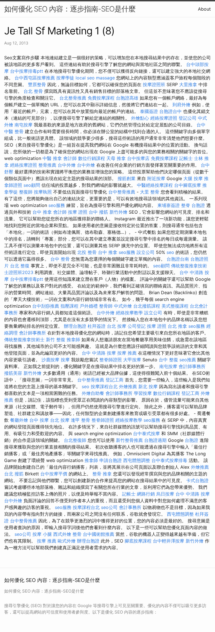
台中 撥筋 (98, 212)
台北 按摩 (116, 326)
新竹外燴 (118, 212)
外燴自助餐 (93, 393)
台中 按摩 (39, 420)
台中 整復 (168, 359)
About (204, 9)
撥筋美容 (13, 373)
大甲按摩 (132, 359)
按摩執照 (43, 192)
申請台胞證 (110, 460)
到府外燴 (181, 104)
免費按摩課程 (101, 98)
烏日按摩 (165, 494)
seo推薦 (187, 359)
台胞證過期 (155, 440)
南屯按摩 (23, 125)
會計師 (70, 158)
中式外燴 (123, 306)
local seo (85, 78)
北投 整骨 (87, 252)
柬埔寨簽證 (168, 205)
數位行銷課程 (91, 158)
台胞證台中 (170, 111)
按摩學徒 (65, 78)
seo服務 (56, 205)
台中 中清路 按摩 (99, 353)
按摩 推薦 (127, 353)
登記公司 (188, 118)
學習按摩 (143, 393)
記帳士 (186, 158)
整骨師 (106, 306)
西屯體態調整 (136, 460)
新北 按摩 (148, 386)
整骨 (77, 534)
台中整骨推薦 (121, 192)
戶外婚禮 (89, 306)
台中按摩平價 (53, 474)
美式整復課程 (175, 306)
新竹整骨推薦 (129, 440)
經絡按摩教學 (129, 312)
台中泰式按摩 (146, 433)
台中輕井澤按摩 (168, 541)
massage (105, 78)
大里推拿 (188, 84)
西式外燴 (62, 534)
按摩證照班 (154, 84)
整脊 (185, 205)
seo (170, 252)
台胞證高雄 (127, 98)
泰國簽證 (149, 111)
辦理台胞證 (75, 326)
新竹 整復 (55, 339)
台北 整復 (19, 265)
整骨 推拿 (102, 474)
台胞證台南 (178, 259)
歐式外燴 (67, 541)
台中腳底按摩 (187, 185)
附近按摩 (156, 178)
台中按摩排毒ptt (26, 71)
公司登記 (137, 326)
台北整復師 (75, 440)
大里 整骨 (149, 192)
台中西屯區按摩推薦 (35, 78)
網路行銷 (146, 494)
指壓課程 (69, 306)
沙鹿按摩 (50, 359)
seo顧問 (32, 185)
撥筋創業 (126, 178)
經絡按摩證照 (163, 118)
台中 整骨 (60, 259)
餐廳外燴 (19, 420)
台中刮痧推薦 (45, 306)
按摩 (65, 359)
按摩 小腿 (42, 534)
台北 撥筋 (14, 474)
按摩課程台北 (104, 386)
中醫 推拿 (52, 158)
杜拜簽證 (97, 326)
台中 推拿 (42, 212)
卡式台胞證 (197, 480)
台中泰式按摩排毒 (169, 460)
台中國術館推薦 (98, 534)
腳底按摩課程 (138, 541)
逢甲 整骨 (80, 420)
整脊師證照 (110, 359)
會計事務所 (130, 507)
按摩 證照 (77, 212)
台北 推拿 (177, 326)
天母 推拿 (116, 158)
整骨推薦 (47, 165)
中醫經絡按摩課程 (155, 185)
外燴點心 (140, 118)
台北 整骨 (33, 91)
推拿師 (73, 339)
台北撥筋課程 (146, 306)
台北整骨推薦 (72, 98)
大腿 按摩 (193, 178)
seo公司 (109, 507)
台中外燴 (67, 165)
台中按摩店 (138, 158)
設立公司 (146, 252)
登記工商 (114, 380)
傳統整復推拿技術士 (24, 339)
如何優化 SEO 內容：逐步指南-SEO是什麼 (69, 8)
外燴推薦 (128, 386)
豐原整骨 (37, 84)
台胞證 (198, 205)
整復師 (25, 192)
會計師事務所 (32, 333)
